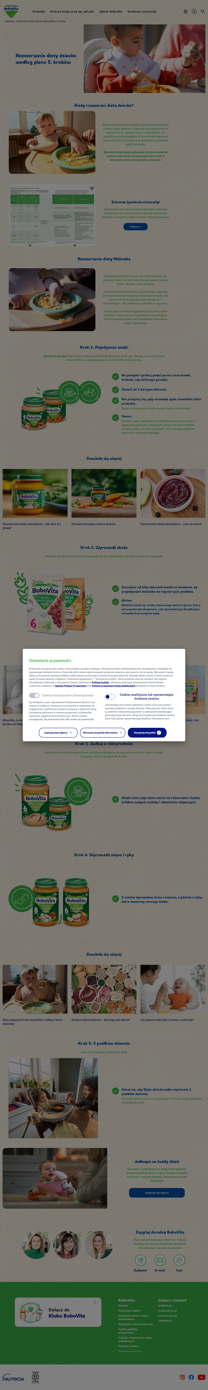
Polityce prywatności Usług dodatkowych (113, 685)
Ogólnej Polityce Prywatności (70, 685)
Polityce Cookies (100, 682)
